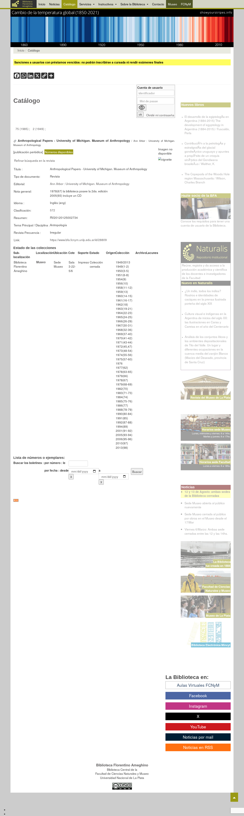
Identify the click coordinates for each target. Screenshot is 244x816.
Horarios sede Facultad (214, 462)
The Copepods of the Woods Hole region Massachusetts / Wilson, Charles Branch (207, 178)
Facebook (198, 695)
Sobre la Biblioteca (133, 4)
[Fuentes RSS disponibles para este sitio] (94, 500)
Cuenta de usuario (150, 88)
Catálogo (69, 4)
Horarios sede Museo (216, 429)
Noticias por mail (198, 737)
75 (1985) (22, 129)
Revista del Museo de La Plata (210, 397)
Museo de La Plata (218, 615)
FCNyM (186, 4)
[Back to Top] (234, 797)
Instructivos (106, 4)
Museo (172, 4)
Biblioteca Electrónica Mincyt (210, 645)
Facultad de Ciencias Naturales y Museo (216, 588)
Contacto (158, 4)
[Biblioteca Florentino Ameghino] (23, 4)
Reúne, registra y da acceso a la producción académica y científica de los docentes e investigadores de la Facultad (204, 271)
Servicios (85, 4)
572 (52, 210)
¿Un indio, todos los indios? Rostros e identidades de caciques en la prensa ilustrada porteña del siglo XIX (205, 297)
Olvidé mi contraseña (160, 115)
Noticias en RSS (198, 747)
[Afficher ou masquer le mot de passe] (141, 107)
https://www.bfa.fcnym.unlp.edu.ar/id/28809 (78, 240)
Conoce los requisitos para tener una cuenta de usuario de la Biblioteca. (205, 223)
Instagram (198, 706)
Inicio (42, 4)
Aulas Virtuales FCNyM (198, 685)
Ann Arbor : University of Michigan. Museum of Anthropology (89, 184)
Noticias (54, 4)
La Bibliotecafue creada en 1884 (218, 564)
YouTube (198, 727)
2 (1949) (39, 129)
